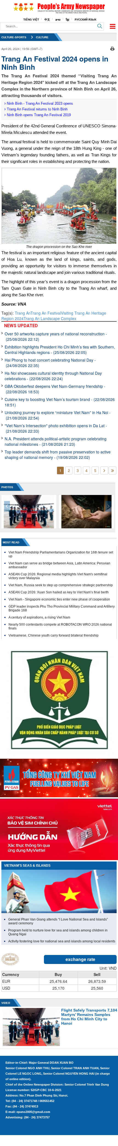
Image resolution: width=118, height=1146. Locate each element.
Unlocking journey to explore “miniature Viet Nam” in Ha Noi (58, 415)
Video (5, 1002)
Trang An (22, 313)
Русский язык (85, 19)
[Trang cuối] (112, 470)
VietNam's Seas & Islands (27, 865)
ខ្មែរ (67, 19)
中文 (47, 19)
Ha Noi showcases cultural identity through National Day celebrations (53, 375)
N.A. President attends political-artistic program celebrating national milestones (55, 441)
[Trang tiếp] (104, 470)
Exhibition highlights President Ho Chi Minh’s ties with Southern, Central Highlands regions (60, 349)
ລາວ (57, 19)
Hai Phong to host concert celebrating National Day (50, 362)
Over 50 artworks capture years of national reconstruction (56, 336)
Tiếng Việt (31, 19)
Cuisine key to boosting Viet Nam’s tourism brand (60, 402)
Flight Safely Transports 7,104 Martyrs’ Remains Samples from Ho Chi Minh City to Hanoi (89, 1016)
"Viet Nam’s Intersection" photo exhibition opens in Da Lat (56, 428)
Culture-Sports (13, 37)
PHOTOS (7, 487)
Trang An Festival (45, 313)
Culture (42, 37)
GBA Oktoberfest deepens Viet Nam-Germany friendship (55, 388)
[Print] (112, 48)
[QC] (59, 776)
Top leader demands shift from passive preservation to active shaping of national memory (58, 454)
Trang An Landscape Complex (50, 318)
